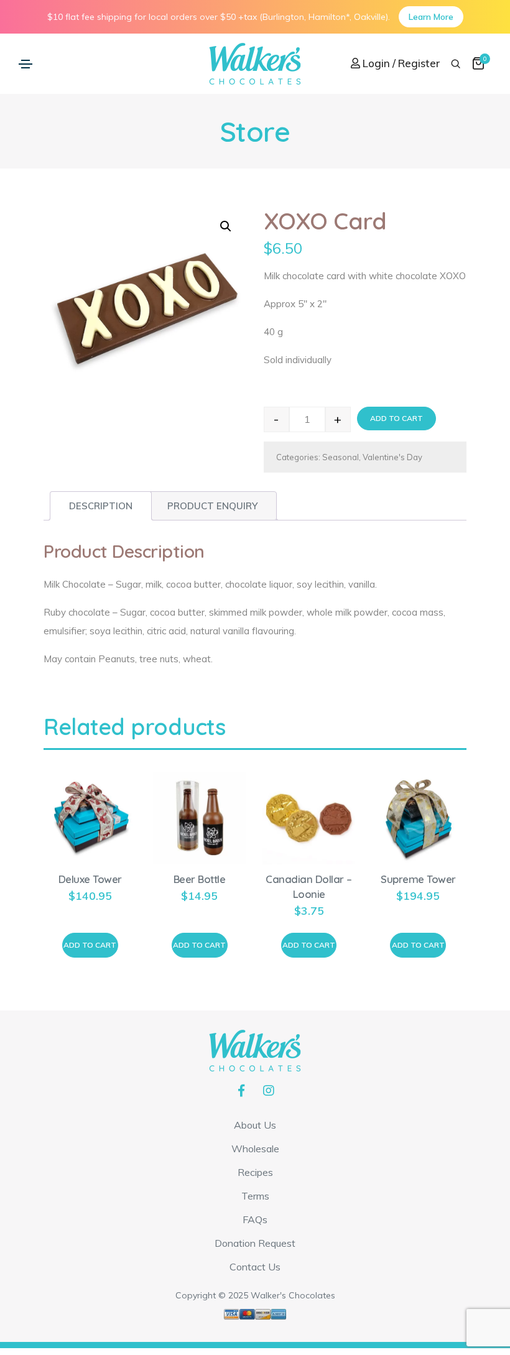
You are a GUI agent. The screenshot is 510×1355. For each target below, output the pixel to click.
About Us (255, 1125)
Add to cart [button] (89, 945)
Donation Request (255, 1243)
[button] (226, 226)
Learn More (431, 16)
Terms (255, 1196)
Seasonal (340, 457)
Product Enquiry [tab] (212, 506)
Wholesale (255, 1148)
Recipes (255, 1172)
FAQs (255, 1219)
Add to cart (396, 418)
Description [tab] (100, 506)
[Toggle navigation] (25, 64)
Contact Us (255, 1266)
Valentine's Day (392, 457)
